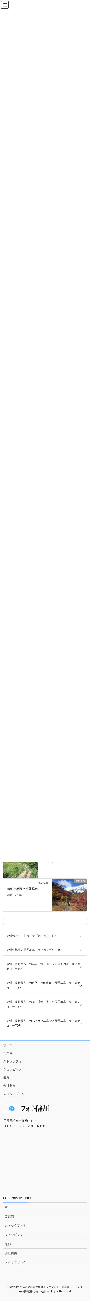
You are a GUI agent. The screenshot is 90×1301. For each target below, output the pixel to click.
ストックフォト (14, 1061)
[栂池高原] (69, 894)
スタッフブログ (14, 1094)
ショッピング (12, 1069)
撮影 (6, 1077)
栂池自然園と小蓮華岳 (22, 889)
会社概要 (9, 1085)
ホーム (7, 1045)
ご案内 (7, 1053)
